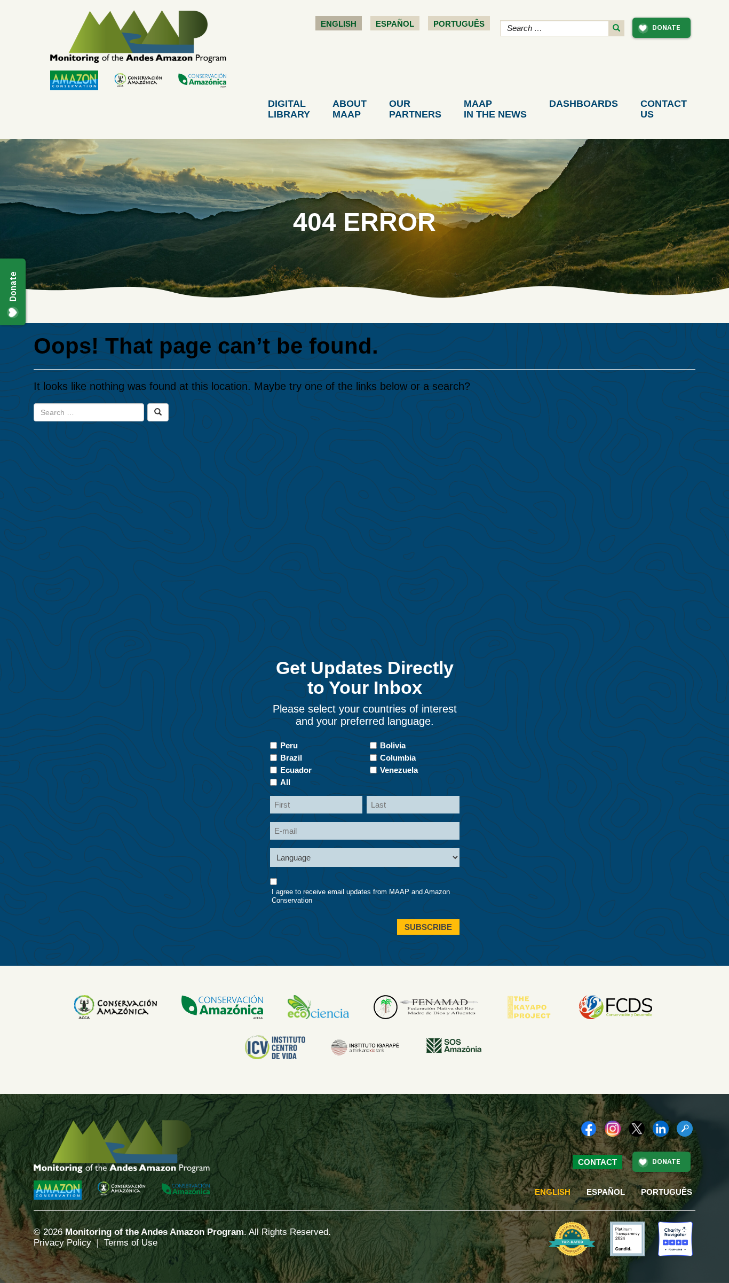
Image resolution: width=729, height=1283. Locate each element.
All (285, 782)
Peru (289, 745)
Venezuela (399, 770)
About (349, 109)
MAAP (495, 109)
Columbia (398, 757)
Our (415, 109)
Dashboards (583, 103)
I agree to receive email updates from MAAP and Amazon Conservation (361, 896)
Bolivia (393, 745)
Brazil (291, 757)
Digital (289, 109)
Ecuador (296, 770)
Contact (663, 109)
